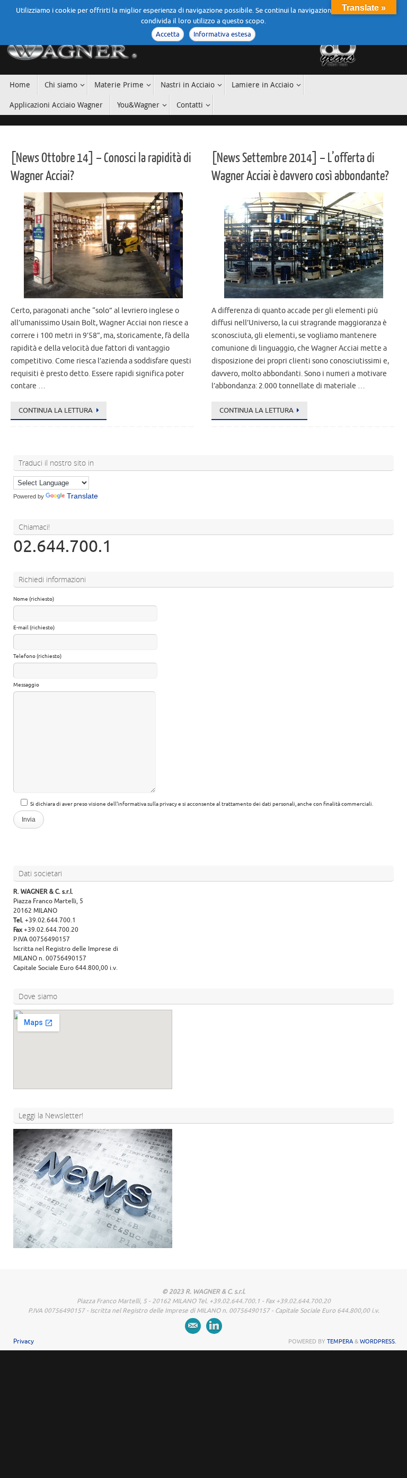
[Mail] (193, 1326)
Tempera (340, 1341)
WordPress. (378, 1341)
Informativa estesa (222, 34)
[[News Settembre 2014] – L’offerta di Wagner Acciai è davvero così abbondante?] (303, 245)
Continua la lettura (56, 410)
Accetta (168, 34)
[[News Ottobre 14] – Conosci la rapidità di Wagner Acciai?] (103, 245)
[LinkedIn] (214, 1326)
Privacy (23, 1341)
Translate (82, 496)
